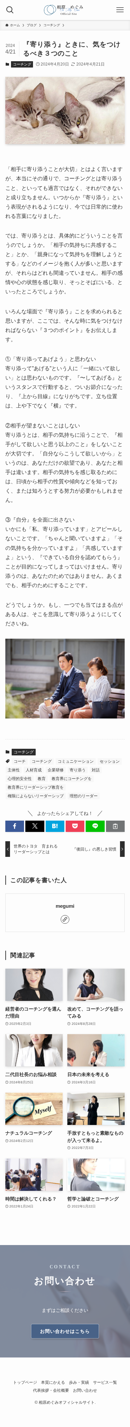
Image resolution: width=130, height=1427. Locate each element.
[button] (14, 826)
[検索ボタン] (10, 10)
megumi (65, 906)
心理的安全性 (20, 778)
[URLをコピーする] (115, 826)
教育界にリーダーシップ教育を (36, 787)
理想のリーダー (84, 796)
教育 (42, 778)
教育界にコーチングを (72, 778)
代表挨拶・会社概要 (51, 1390)
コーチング (22, 64)
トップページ (25, 1382)
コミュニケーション (76, 761)
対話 (96, 770)
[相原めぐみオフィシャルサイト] (65, 10)
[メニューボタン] (120, 10)
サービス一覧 (105, 1382)
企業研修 (56, 770)
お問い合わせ (85, 1390)
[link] (65, 919)
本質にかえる (53, 1382)
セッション (110, 761)
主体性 (14, 770)
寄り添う (78, 770)
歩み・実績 (79, 1382)
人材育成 (34, 770)
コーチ (20, 761)
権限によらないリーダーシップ (36, 796)
